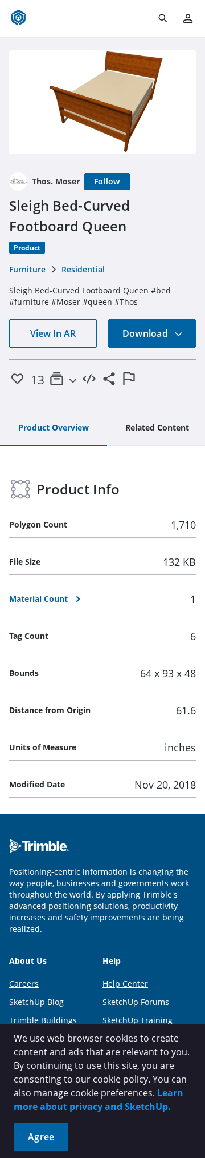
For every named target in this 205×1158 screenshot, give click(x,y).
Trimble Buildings (43, 1020)
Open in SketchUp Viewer (102, 102)
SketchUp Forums (135, 1001)
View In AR (53, 333)
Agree (41, 1137)
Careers (24, 983)
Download (146, 333)
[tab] (53, 428)
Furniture (27, 269)
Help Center (125, 983)
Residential (83, 269)
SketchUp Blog (36, 1001)
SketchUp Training (137, 1020)
